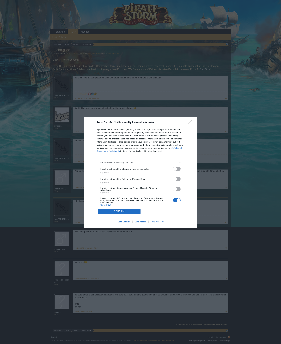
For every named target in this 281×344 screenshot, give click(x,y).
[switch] (177, 169)
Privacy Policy (157, 222)
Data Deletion (124, 222)
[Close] (191, 122)
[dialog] (140, 172)
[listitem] (140, 162)
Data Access (140, 222)
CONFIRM (119, 211)
